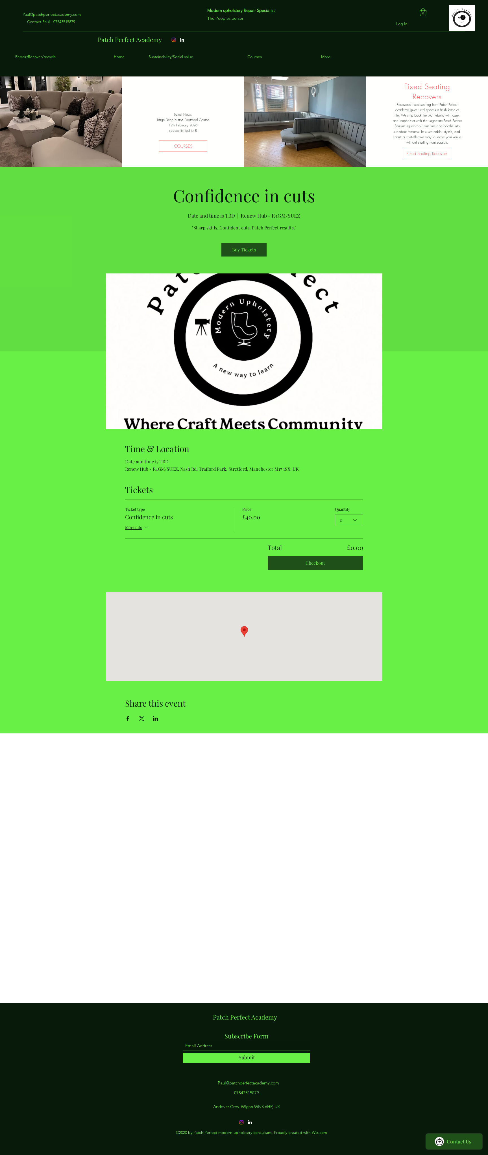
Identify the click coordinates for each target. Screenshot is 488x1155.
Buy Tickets (244, 250)
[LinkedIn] (250, 1122)
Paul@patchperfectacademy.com (52, 14)
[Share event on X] (141, 718)
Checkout (315, 563)
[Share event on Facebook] (127, 718)
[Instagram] (241, 1122)
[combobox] (349, 520)
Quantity (342, 509)
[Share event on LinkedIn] (155, 718)
